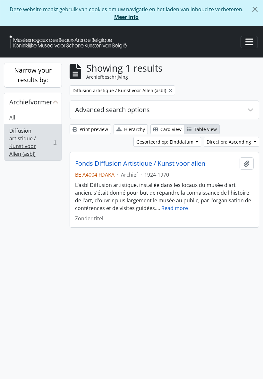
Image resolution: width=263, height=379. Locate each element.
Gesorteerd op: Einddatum (165, 142)
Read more (174, 208)
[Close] (255, 9)
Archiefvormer (30, 102)
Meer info (126, 17)
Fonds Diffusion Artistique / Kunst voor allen (140, 163)
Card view (170, 129)
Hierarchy (134, 129)
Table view (205, 129)
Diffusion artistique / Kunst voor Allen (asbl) (32, 142)
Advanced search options (112, 109)
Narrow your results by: (33, 75)
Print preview (93, 129)
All (12, 117)
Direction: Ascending (229, 142)
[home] (70, 42)
